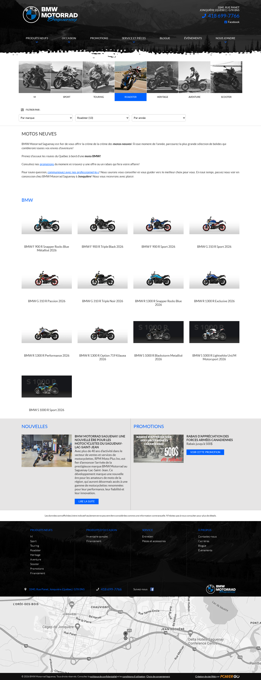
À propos (204, 530)
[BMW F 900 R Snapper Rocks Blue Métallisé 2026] (47, 223)
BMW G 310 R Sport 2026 (214, 246)
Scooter (34, 564)
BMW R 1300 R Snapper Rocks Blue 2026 (158, 302)
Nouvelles (35, 426)
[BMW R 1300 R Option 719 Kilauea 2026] (103, 332)
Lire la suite (87, 501)
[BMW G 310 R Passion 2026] (47, 277)
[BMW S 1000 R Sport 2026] (47, 386)
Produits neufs (41, 530)
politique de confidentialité (103, 676)
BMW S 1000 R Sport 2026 (46, 410)
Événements (205, 550)
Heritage (35, 554)
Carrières (203, 541)
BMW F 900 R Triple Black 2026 (102, 246)
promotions (47, 164)
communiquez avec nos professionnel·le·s (73, 172)
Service (147, 530)
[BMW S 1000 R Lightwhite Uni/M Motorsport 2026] (214, 332)
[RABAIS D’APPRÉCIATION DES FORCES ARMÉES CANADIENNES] (159, 449)
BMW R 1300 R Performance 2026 (46, 355)
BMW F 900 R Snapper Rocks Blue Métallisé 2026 (46, 248)
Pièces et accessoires (154, 541)
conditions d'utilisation (133, 676)
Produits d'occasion (101, 530)
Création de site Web (205, 676)
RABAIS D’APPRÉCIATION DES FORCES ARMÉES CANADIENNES (209, 438)
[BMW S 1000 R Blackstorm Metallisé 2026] (158, 332)
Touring (34, 545)
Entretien (147, 536)
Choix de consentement (158, 676)
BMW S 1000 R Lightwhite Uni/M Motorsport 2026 (214, 357)
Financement (37, 573)
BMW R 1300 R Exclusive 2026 (214, 301)
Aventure (35, 559)
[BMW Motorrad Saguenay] (50, 15)
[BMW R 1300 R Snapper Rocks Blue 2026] (158, 277)
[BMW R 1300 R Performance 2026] (47, 332)
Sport (33, 541)
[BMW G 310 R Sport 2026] (214, 223)
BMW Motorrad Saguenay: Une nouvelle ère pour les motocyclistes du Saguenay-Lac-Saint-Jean (100, 442)
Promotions (149, 426)
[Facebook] (152, 589)
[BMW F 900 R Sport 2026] (158, 223)
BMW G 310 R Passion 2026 (46, 301)
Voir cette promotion (205, 452)
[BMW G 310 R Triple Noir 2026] (103, 277)
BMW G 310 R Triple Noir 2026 (102, 301)
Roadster (35, 550)
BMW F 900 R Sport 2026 (158, 246)
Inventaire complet (97, 536)
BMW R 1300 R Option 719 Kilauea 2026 (102, 357)
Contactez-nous (207, 536)
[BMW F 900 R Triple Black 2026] (103, 223)
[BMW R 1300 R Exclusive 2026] (214, 277)
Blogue (202, 545)
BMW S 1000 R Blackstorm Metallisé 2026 (158, 357)
